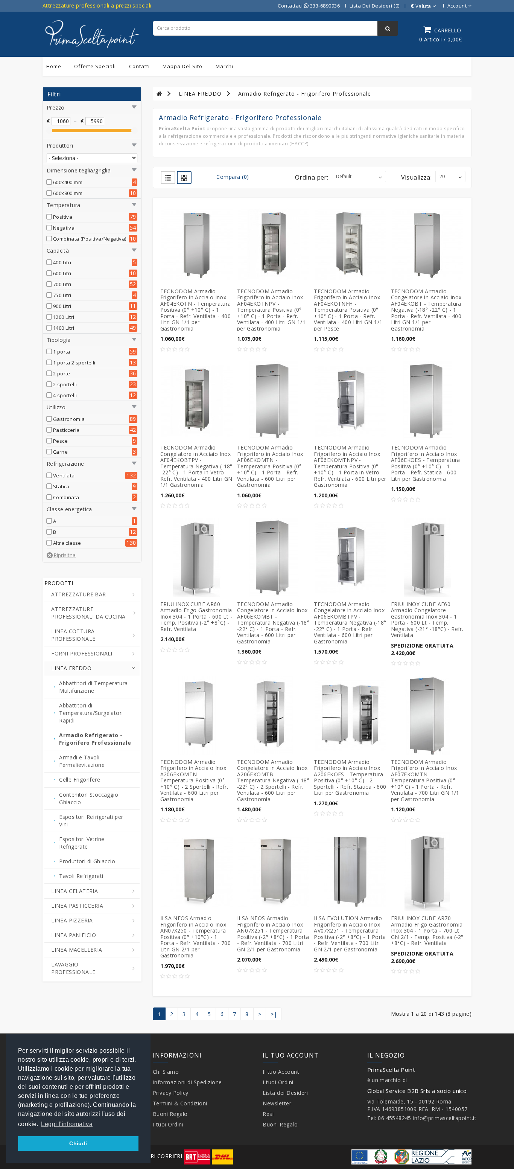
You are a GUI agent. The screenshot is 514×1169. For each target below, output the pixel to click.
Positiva (62, 216)
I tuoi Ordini (168, 1124)
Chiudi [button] (78, 1143)
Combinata (66, 497)
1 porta (61, 351)
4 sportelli (65, 395)
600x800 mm (67, 193)
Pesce (60, 440)
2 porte (61, 373)
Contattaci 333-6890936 (309, 5)
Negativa (64, 227)
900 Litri (62, 306)
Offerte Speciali (95, 66)
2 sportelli (65, 384)
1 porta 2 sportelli (74, 362)
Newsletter (277, 1103)
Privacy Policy (171, 1092)
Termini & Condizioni (180, 1103)
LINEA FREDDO (200, 93)
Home (53, 66)
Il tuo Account (281, 1071)
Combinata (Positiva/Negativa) (89, 238)
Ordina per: (311, 177)
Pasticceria (66, 430)
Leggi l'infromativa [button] (67, 1124)
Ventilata (64, 475)
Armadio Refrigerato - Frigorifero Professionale (304, 93)
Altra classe (67, 543)
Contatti (139, 66)
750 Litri (62, 295)
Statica (61, 486)
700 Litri (62, 284)
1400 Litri (63, 328)
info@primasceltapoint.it (444, 1118)
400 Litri (62, 262)
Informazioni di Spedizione (187, 1082)
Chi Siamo (166, 1071)
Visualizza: (416, 177)
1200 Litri (63, 317)
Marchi (224, 66)
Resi (268, 1113)
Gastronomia (69, 419)
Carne (60, 451)
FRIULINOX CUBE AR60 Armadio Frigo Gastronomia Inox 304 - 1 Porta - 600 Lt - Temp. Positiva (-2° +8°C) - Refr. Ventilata (196, 617)
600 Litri (62, 273)
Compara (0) (232, 176)
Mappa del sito (182, 66)
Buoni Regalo (170, 1113)
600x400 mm (67, 182)
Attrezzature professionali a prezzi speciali (97, 5)
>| (274, 1014)
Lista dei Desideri (285, 1092)
